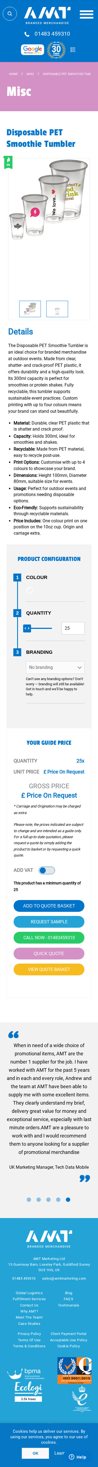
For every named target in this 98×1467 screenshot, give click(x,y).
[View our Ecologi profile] (28, 1391)
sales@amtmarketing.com (64, 1278)
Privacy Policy (29, 1334)
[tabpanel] (49, 1106)
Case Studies (29, 1324)
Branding (39, 652)
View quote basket (49, 969)
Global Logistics (29, 1293)
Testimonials (68, 1305)
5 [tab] (68, 1199)
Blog (68, 1293)
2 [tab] (38, 1199)
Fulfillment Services (29, 1299)
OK (35, 1453)
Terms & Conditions (29, 1346)
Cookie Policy (68, 1346)
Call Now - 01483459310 (49, 937)
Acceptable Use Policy (68, 1340)
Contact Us (29, 1305)
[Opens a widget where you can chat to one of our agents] (78, 1457)
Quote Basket (73, 50)
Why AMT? (29, 1311)
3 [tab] (48, 1199)
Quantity (38, 613)
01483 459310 (52, 34)
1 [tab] (29, 1199)
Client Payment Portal (69, 1334)
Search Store (10, 14)
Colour (36, 577)
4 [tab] (58, 1199)
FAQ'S (69, 1299)
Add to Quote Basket (49, 906)
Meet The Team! (29, 1317)
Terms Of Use (29, 1340)
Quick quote (49, 953)
